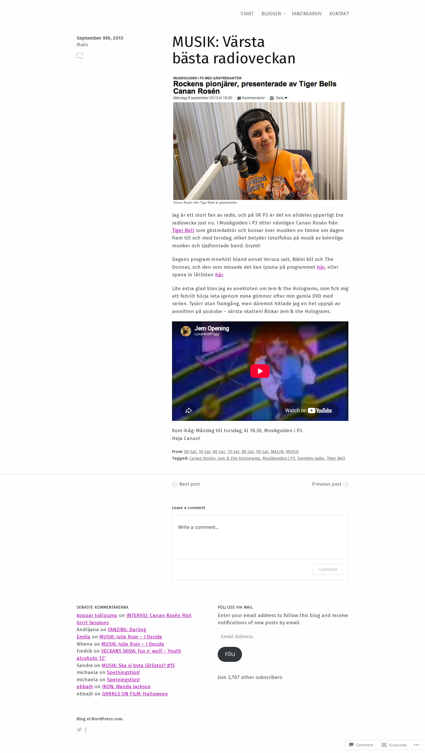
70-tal (233, 451)
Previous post (326, 484)
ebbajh (85, 687)
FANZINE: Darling (127, 630)
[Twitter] (79, 729)
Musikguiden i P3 (279, 458)
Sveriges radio (310, 458)
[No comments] (80, 56)
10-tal (204, 451)
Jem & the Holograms (239, 458)
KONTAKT (339, 13)
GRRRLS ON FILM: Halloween (135, 694)
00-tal (190, 451)
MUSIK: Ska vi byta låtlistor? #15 (138, 665)
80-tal (248, 451)
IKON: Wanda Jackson (126, 687)
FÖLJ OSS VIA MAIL (235, 607)
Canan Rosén (202, 458)
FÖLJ (230, 654)
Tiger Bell (183, 230)
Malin (82, 44)
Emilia (83, 637)
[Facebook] (86, 729)
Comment (328, 569)
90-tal (262, 451)
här (321, 267)
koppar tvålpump (97, 615)
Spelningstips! (123, 672)
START (247, 13)
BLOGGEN (271, 13)
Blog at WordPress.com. (100, 719)
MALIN (277, 451)
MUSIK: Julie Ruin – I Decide (130, 637)
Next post (189, 484)
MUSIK (292, 451)
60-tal (219, 451)
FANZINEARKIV (307, 13)
